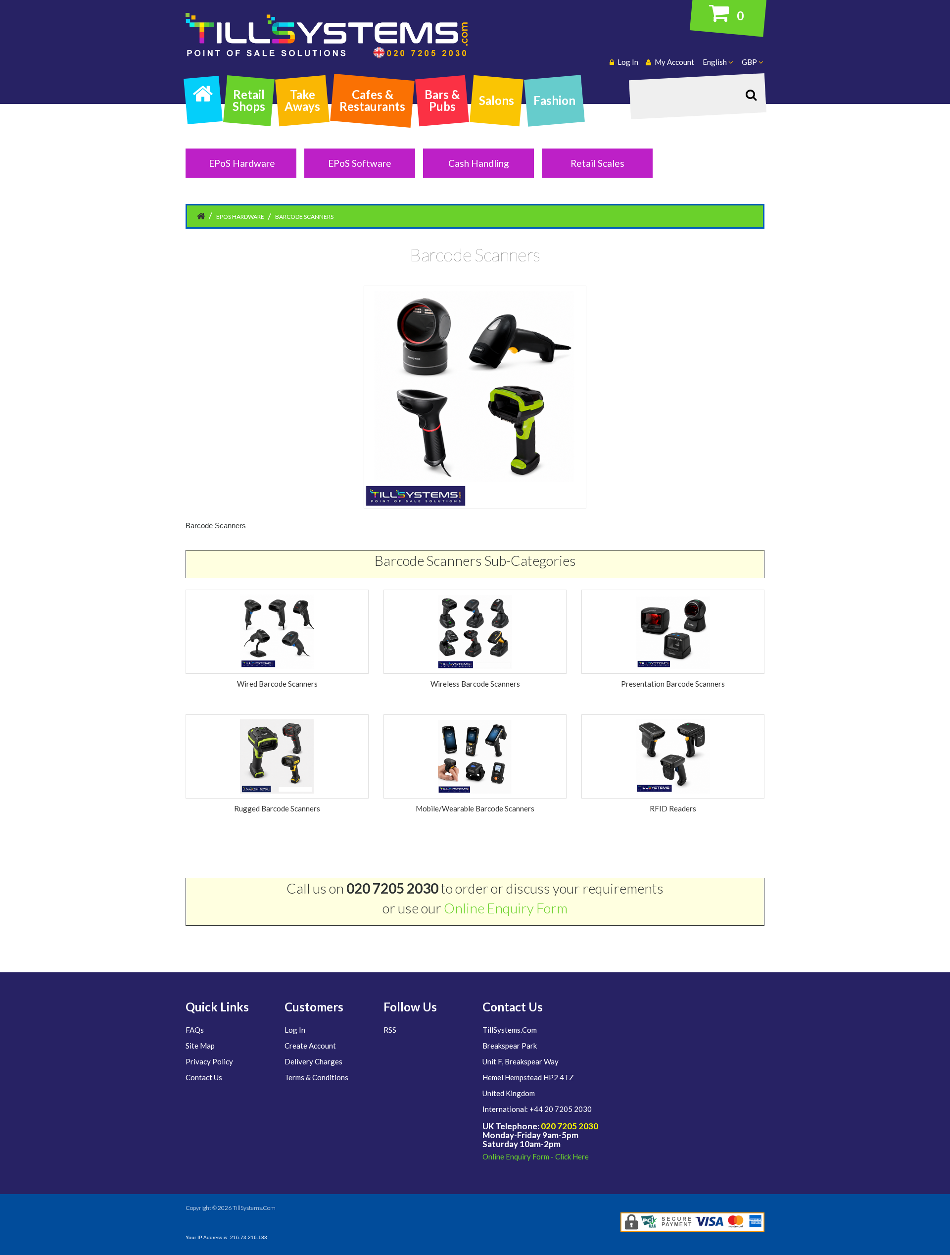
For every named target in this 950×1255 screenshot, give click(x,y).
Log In (295, 1029)
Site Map (200, 1045)
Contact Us (204, 1077)
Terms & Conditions (316, 1077)
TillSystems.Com (254, 1207)
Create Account (310, 1045)
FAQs (195, 1029)
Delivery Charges (313, 1061)
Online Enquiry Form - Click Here (535, 1156)
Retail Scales (597, 163)
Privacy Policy (209, 1061)
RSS (389, 1029)
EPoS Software (359, 163)
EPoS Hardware (242, 163)
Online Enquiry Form (506, 908)
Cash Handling (478, 163)
